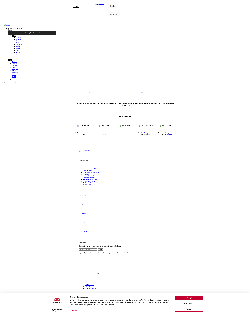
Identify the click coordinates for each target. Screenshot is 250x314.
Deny (189, 309)
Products (11, 33)
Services (19, 33)
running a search (106, 133)
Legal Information (90, 288)
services (126, 133)
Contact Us (86, 174)
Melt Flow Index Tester (90, 179)
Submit (100, 249)
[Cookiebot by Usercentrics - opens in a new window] (57, 310)
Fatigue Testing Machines (91, 172)
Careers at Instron (88, 178)
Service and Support (89, 181)
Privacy (87, 286)
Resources (51, 33)
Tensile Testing (87, 185)
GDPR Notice (89, 285)
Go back (77, 133)
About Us (143, 133)
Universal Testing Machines (91, 169)
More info (73, 310)
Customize (188, 303)
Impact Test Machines (89, 176)
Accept (189, 298)
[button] (14, 36)
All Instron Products (89, 183)
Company (41, 33)
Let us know (167, 134)
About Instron (87, 171)
